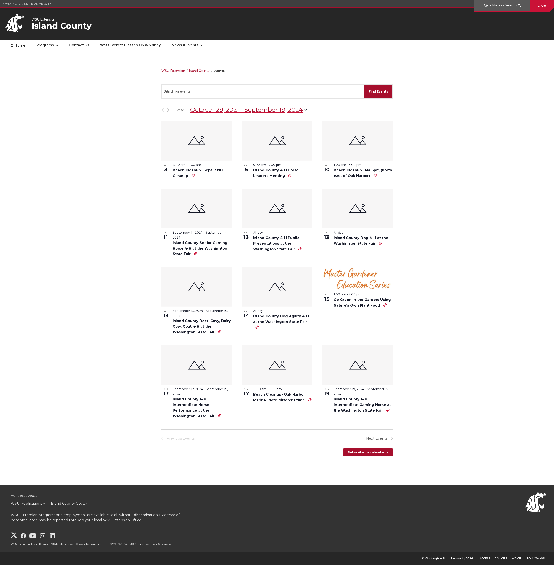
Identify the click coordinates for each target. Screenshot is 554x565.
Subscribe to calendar (366, 452)
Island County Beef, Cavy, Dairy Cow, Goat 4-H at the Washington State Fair (202, 326)
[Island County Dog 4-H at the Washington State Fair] (357, 208)
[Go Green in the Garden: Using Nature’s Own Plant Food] (357, 278)
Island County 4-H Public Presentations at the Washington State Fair (276, 243)
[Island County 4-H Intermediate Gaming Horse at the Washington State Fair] (357, 365)
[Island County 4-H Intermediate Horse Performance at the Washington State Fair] (196, 365)
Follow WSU (536, 558)
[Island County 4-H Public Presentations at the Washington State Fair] (277, 208)
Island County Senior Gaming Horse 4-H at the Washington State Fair (200, 248)
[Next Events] (168, 110)
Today (180, 109)
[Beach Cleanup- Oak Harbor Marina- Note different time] (277, 365)
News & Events (185, 45)
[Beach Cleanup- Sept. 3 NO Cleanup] (196, 141)
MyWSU (517, 558)
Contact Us (79, 45)
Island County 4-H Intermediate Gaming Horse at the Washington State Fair (362, 405)
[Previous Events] (162, 110)
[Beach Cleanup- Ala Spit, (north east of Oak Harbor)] (357, 141)
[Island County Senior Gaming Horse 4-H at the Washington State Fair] (196, 208)
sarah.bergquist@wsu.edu (154, 544)
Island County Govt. (68, 503)
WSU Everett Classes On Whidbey (130, 45)
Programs (45, 45)
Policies (501, 558)
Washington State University (27, 3)
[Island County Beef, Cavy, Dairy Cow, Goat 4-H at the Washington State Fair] (196, 287)
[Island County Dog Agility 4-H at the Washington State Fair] (277, 287)
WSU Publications (26, 503)
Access (484, 558)
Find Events (378, 91)
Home (20, 45)
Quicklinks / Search (501, 5)
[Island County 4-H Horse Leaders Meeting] (277, 141)
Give (542, 6)
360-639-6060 (127, 544)
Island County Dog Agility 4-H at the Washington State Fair (281, 319)
